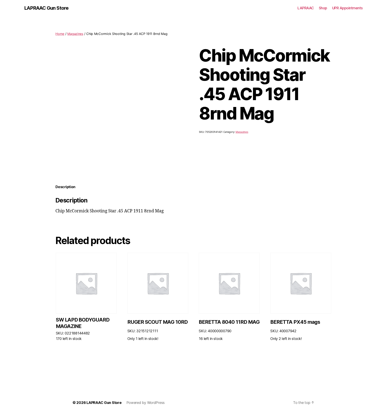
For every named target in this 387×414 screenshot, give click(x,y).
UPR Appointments (347, 8)
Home (59, 34)
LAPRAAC (306, 8)
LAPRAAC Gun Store (46, 8)
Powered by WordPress (145, 402)
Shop (323, 8)
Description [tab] (65, 187)
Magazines (75, 34)
